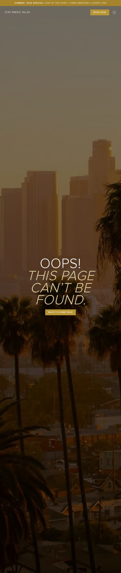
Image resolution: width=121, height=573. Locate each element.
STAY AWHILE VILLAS (17, 12)
